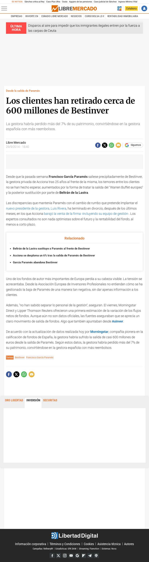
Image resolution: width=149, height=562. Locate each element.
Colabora (131, 8)
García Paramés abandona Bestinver (35, 262)
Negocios (76, 16)
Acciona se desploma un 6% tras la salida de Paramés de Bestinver (54, 255)
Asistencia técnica (109, 544)
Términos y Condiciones (65, 544)
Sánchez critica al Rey (34, 2)
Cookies (89, 544)
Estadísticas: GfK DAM (65, 548)
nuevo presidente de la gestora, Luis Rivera (36, 208)
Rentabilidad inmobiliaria (122, 16)
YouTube (71, 555)
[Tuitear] (104, 145)
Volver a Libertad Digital (119, 8)
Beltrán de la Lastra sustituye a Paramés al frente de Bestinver (51, 248)
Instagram (64, 555)
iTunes (96, 555)
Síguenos (136, 145)
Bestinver (20, 357)
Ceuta (64, 2)
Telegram (89, 555)
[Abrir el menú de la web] (26, 8)
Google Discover (77, 555)
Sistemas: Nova (109, 548)
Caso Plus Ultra (53, 2)
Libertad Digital (74, 535)
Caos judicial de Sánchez (105, 2)
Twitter (58, 555)
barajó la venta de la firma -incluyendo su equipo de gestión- (86, 214)
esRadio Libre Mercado (54, 16)
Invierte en (31, 16)
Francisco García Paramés (39, 357)
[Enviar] (111, 145)
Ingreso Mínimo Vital (127, 2)
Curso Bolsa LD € (94, 16)
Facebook (52, 555)
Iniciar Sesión (144, 8)
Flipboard (83, 555)
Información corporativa (30, 544)
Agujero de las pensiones (80, 2)
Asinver (117, 321)
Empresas (16, 16)
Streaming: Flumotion (89, 548)
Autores (129, 544)
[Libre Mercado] (74, 8)
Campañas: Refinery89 (43, 548)
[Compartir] (97, 145)
